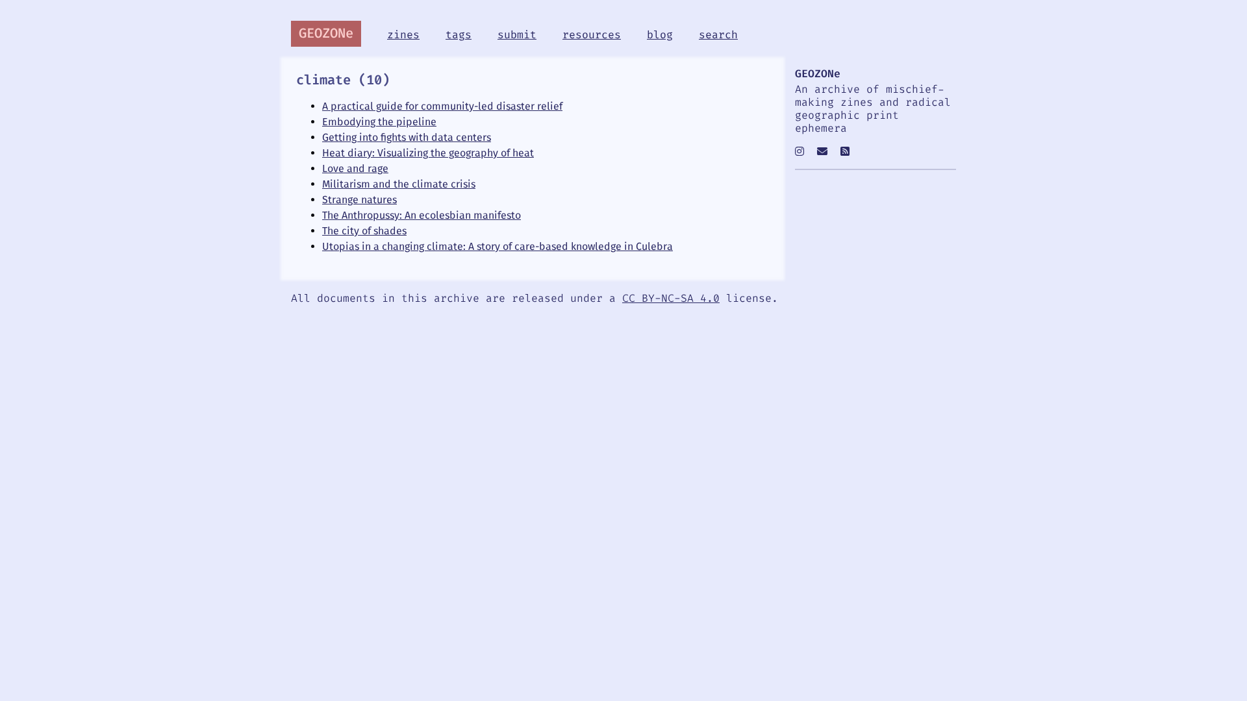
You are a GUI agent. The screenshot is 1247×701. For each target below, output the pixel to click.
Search (718, 35)
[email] (822, 151)
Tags (459, 35)
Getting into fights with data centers (406, 137)
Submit (517, 35)
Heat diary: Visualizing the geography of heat (428, 153)
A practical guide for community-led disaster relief (442, 106)
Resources (591, 35)
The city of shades (364, 231)
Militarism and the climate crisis (398, 184)
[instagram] (799, 151)
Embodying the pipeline (379, 122)
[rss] (845, 151)
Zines (403, 35)
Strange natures (359, 199)
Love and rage (355, 168)
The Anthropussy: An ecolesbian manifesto (421, 215)
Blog (660, 35)
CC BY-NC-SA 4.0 (671, 298)
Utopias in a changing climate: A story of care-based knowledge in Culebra (497, 246)
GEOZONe (326, 34)
